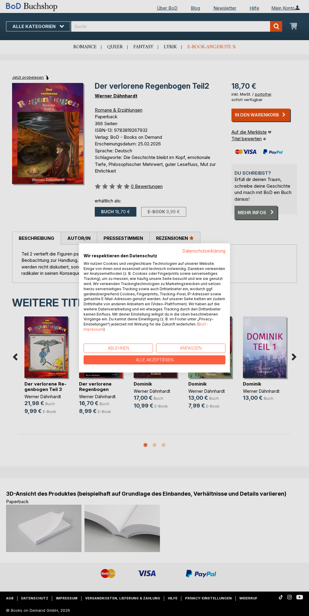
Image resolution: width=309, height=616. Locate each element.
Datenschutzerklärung (204, 251)
